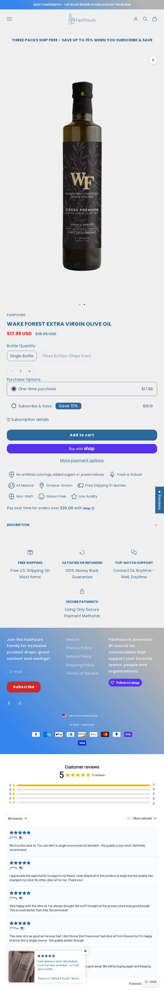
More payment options (82, 460)
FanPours (16, 315)
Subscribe (23, 686)
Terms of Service (82, 673)
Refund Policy (78, 656)
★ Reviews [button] (159, 500)
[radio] (82, 389)
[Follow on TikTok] (20, 703)
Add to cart (82, 435)
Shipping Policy (80, 665)
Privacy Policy (79, 647)
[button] (85, 951)
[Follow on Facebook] (9, 703)
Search (72, 639)
